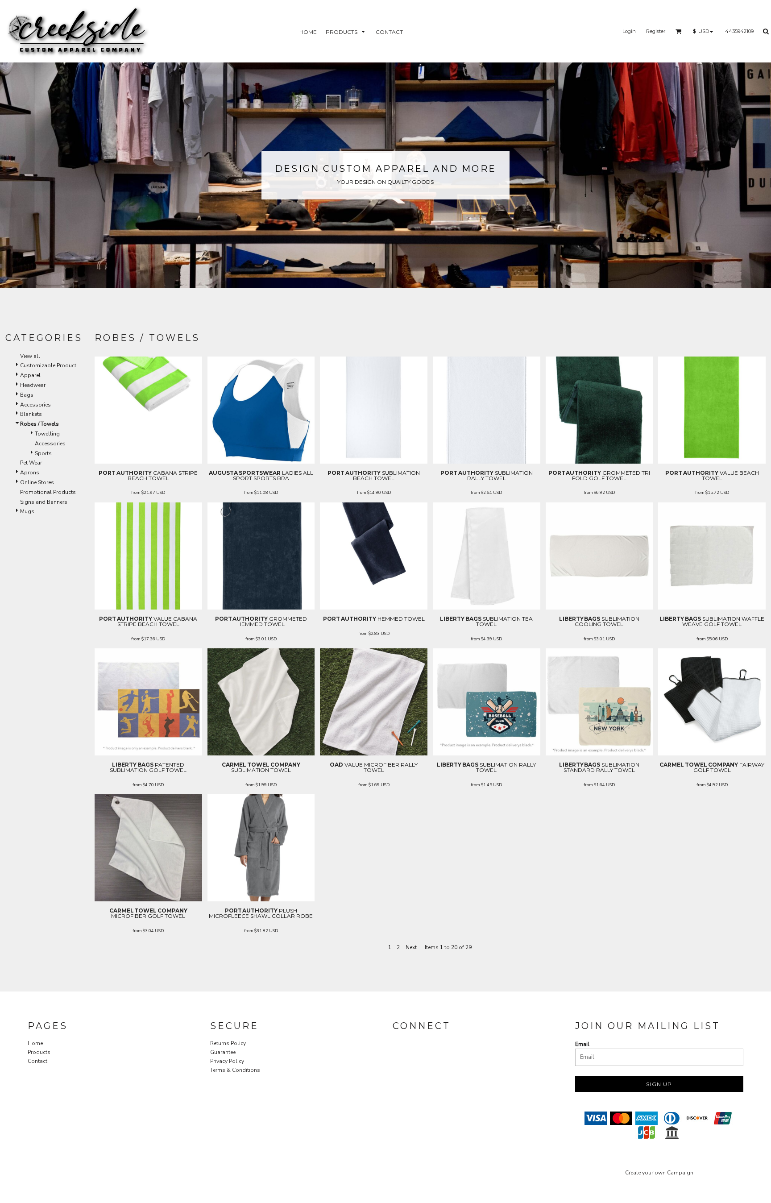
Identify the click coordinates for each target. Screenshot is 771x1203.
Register (655, 31)
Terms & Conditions (235, 1070)
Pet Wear (31, 462)
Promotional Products (48, 492)
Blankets (31, 414)
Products (39, 1052)
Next (411, 947)
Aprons (29, 472)
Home (35, 1043)
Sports (43, 453)
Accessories (35, 404)
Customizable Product (48, 365)
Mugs (27, 511)
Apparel (30, 375)
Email (582, 1044)
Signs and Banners (43, 502)
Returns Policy (228, 1043)
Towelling (47, 433)
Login (629, 31)
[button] (346, 31)
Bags (26, 394)
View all (30, 356)
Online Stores (37, 482)
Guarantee (223, 1052)
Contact (37, 1061)
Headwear (33, 385)
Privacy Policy (227, 1061)
